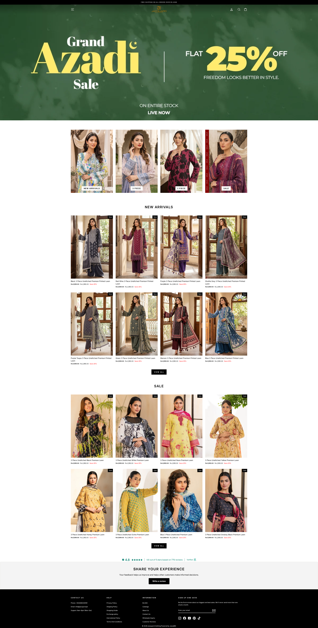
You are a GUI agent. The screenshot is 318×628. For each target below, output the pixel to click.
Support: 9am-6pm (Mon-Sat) (81, 610)
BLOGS (145, 603)
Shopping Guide (112, 610)
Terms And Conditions (114, 622)
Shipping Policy (112, 607)
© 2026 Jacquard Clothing (151, 626)
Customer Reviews (149, 622)
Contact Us (146, 614)
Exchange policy (112, 614)
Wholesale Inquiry (148, 618)
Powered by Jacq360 (168, 626)
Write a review (159, 581)
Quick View (92, 276)
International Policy (113, 618)
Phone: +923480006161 (79, 603)
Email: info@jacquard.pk (79, 607)
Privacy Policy (112, 603)
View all (159, 372)
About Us (145, 610)
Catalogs (145, 607)
